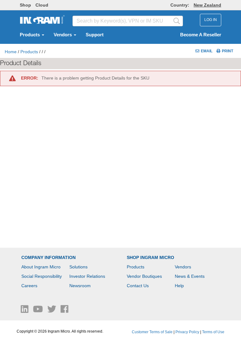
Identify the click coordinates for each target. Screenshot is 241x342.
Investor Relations (87, 276)
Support (95, 34)
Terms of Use (213, 332)
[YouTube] (38, 310)
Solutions (78, 266)
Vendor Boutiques (144, 276)
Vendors (63, 34)
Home (11, 51)
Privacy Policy (187, 332)
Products (30, 34)
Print (227, 51)
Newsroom (80, 285)
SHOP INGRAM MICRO (150, 257)
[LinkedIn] (25, 310)
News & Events (190, 276)
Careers (29, 285)
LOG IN (210, 20)
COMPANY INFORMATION (48, 257)
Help (179, 285)
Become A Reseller (200, 34)
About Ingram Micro (41, 266)
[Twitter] (52, 310)
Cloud (41, 5)
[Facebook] (64, 310)
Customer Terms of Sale (152, 332)
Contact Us (138, 285)
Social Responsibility (41, 276)
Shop (25, 5)
